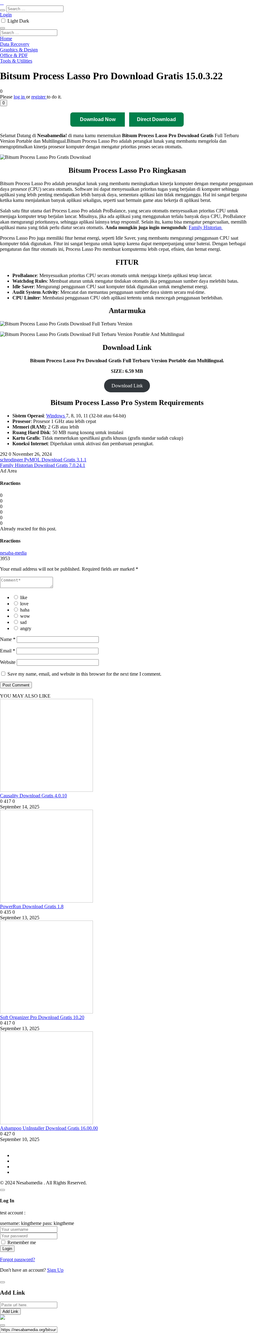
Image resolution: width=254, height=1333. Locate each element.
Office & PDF (14, 55)
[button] (3, 103)
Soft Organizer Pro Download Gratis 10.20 (42, 1017)
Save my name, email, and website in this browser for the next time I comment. (84, 674)
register (39, 96)
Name (7, 639)
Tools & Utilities (16, 60)
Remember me (21, 1242)
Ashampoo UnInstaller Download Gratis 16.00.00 (49, 1128)
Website (7, 662)
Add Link (10, 1311)
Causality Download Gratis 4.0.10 (33, 795)
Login (6, 14)
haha (24, 609)
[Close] (2, 1190)
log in (20, 96)
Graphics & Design (19, 49)
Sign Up (55, 1270)
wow (25, 616)
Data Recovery (14, 44)
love (24, 603)
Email (7, 650)
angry (25, 628)
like (23, 597)
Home (6, 38)
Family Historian (206, 227)
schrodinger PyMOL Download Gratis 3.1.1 (43, 459)
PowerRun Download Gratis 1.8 (32, 906)
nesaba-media (13, 552)
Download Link (127, 385)
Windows (56, 415)
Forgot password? (17, 1259)
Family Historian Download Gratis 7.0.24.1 (42, 465)
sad (23, 622)
